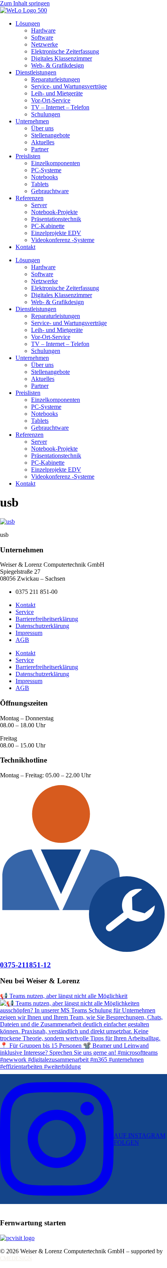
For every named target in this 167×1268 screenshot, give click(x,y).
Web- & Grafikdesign (57, 65)
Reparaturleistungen (55, 79)
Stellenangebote (50, 135)
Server (39, 205)
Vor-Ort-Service (50, 100)
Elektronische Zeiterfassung (65, 51)
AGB (22, 640)
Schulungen (45, 114)
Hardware (43, 30)
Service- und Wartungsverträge (69, 86)
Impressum (29, 633)
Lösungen (28, 23)
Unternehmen (32, 121)
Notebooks (44, 177)
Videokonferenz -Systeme (62, 240)
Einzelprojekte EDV (56, 233)
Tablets (40, 184)
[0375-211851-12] (83, 949)
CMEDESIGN (16, 1258)
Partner (40, 149)
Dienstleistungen (36, 72)
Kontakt (25, 247)
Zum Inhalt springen (25, 3)
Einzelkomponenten (55, 163)
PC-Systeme (46, 170)
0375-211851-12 (25, 965)
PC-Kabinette (47, 226)
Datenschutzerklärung (42, 626)
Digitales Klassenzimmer (61, 58)
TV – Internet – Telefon (60, 107)
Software (42, 37)
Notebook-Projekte (54, 212)
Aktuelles (42, 142)
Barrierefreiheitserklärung (47, 619)
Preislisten (28, 156)
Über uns (42, 128)
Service (25, 612)
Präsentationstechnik (56, 219)
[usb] (7, 521)
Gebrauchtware (50, 191)
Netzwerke (44, 44)
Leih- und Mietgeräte (57, 93)
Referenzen (29, 198)
